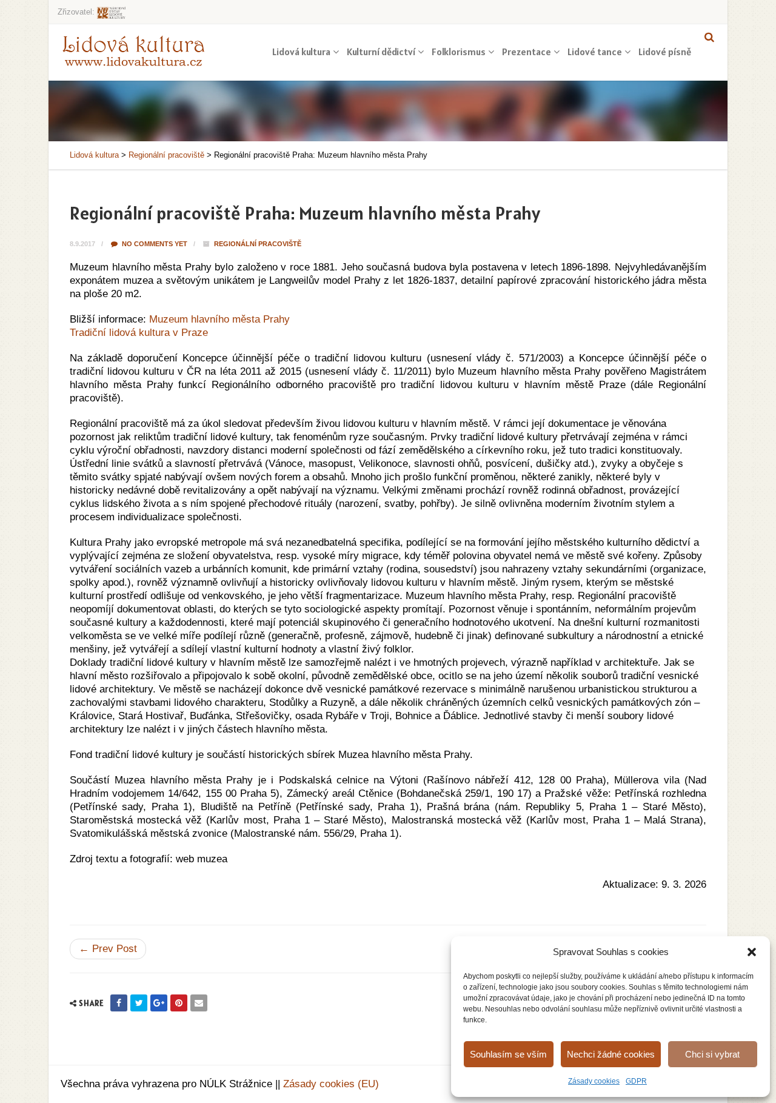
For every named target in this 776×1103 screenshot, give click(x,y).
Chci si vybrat (712, 1054)
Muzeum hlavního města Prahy (219, 319)
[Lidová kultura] (133, 50)
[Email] (198, 1002)
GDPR (636, 1081)
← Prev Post (108, 948)
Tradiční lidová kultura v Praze (139, 332)
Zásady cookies (594, 1081)
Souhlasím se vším (508, 1054)
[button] (752, 952)
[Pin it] (178, 1002)
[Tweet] (138, 1002)
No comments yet (153, 243)
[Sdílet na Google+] (158, 1002)
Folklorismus (459, 51)
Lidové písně (664, 51)
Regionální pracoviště (257, 243)
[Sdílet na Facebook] (118, 1002)
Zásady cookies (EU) (331, 1084)
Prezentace (526, 51)
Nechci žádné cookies (611, 1054)
